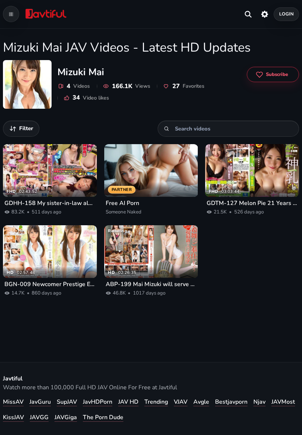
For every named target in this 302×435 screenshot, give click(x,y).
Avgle (201, 402)
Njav (259, 402)
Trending (156, 402)
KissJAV (13, 417)
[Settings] (264, 14)
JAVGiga (66, 417)
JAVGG (39, 417)
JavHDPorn (97, 402)
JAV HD (128, 402)
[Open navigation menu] (11, 14)
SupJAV (67, 402)
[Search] (166, 128)
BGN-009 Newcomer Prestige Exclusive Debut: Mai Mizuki (49, 284)
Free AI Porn (122, 203)
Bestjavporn (231, 402)
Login (286, 14)
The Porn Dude (103, 417)
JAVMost (283, 402)
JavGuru (40, 402)
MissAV (13, 402)
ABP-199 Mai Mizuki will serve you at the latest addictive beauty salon (151, 284)
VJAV (180, 402)
